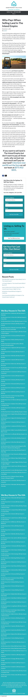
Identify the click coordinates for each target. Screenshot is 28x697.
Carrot (23, 693)
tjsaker (5, 30)
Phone (6, 203)
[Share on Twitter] (6, 175)
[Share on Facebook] (3, 175)
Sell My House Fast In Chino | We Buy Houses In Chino (14, 321)
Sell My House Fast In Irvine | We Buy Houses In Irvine (14, 470)
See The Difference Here (14, 238)
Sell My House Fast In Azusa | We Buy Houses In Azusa (14, 412)
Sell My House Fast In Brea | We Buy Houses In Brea (13, 646)
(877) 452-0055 (17, 12)
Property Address (10, 198)
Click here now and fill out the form (13, 164)
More (13, 14)
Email (7, 208)
